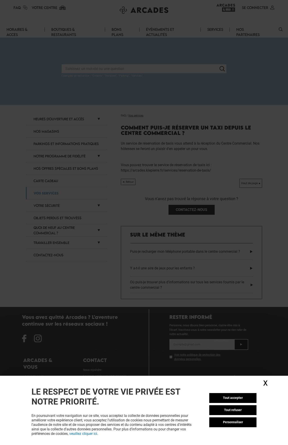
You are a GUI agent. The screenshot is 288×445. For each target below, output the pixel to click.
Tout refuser (233, 410)
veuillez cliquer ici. (83, 434)
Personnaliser (233, 422)
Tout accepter (233, 398)
